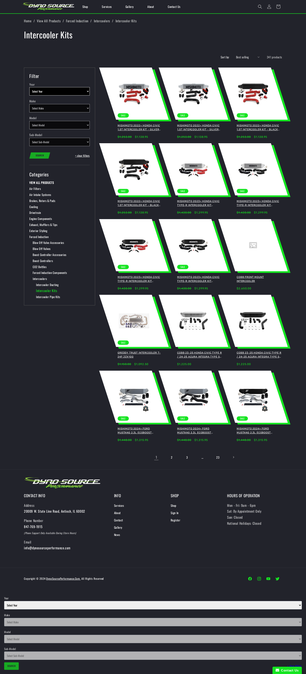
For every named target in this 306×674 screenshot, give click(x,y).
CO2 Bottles (40, 267)
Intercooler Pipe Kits (48, 297)
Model (33, 118)
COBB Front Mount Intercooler (250, 279)
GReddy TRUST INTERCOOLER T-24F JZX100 (139, 354)
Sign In (175, 513)
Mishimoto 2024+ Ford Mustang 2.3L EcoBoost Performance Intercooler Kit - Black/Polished (259, 431)
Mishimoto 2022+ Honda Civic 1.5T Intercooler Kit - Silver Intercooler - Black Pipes (198, 128)
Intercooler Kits (126, 20)
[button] (260, 6)
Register (175, 520)
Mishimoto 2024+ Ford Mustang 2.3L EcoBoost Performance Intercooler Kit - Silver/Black (199, 431)
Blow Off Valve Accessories (48, 242)
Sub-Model (35, 135)
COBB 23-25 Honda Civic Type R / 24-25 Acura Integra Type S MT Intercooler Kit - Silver (199, 355)
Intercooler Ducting (47, 284)
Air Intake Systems (40, 194)
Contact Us (289, 670)
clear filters (82, 155)
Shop (173, 505)
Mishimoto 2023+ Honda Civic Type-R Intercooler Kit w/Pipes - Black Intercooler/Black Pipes (198, 279)
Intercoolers (102, 20)
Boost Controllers (43, 261)
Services (119, 505)
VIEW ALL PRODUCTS (41, 182)
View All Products (49, 20)
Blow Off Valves (42, 248)
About (117, 513)
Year (32, 84)
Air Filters (35, 188)
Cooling (33, 207)
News (117, 534)
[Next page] (233, 457)
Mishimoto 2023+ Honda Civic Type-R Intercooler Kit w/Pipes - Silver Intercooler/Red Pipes (198, 203)
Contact (118, 520)
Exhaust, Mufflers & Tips (43, 224)
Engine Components (40, 218)
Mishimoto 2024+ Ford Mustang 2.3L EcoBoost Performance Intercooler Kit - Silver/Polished (140, 431)
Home (27, 20)
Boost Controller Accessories (49, 254)
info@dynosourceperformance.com (47, 547)
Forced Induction (77, 20)
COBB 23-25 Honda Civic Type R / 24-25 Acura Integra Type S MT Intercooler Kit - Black (259, 355)
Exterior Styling (38, 230)
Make (32, 101)
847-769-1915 (33, 526)
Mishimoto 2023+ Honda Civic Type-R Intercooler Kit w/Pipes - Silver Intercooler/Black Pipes (258, 203)
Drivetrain (35, 212)
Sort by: (225, 57)
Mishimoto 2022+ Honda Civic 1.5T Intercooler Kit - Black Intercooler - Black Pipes (139, 203)
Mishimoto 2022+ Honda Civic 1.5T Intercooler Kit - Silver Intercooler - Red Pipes (139, 128)
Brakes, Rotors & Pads (42, 200)
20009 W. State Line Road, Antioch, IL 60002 (54, 511)
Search (40, 155)
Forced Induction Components (50, 272)
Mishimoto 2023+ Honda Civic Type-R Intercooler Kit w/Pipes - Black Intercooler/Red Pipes (139, 279)
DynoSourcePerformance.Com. (63, 578)
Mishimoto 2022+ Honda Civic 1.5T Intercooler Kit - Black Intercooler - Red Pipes (258, 128)
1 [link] (156, 457)
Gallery (118, 527)
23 (217, 457)
